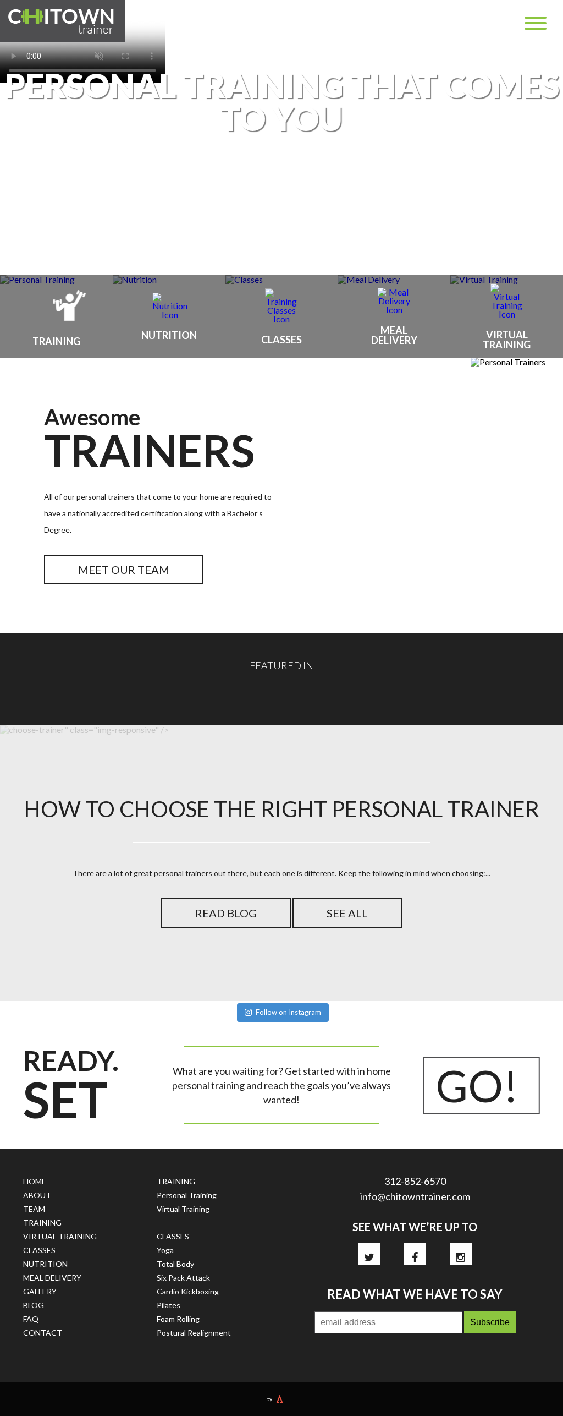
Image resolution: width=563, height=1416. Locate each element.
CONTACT (42, 1332)
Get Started (281, 191)
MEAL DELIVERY (52, 1277)
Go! (476, 1085)
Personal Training (187, 1195)
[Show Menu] (536, 23)
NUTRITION (45, 1264)
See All (347, 913)
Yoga (165, 1250)
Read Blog (226, 913)
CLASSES (39, 1250)
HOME (34, 1181)
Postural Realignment (194, 1332)
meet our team (123, 569)
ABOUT (37, 1195)
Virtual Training (183, 1208)
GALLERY (40, 1291)
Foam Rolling (178, 1319)
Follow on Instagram (288, 1012)
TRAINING (42, 1222)
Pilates (168, 1305)
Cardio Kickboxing (188, 1291)
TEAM (34, 1208)
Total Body (175, 1264)
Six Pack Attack (183, 1277)
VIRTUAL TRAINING (60, 1236)
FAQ (30, 1319)
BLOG (33, 1305)
